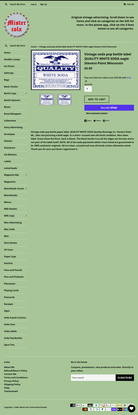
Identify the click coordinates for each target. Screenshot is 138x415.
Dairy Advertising (13, 127)
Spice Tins (9, 344)
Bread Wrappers (12, 113)
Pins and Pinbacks (14, 276)
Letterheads (10, 168)
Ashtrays (9, 72)
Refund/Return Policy (15, 370)
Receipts (8, 304)
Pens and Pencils (13, 270)
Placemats (9, 283)
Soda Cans (9, 324)
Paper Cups (10, 256)
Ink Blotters (10, 154)
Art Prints (9, 66)
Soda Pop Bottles (13, 338)
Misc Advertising (13, 222)
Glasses (8, 140)
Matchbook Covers (15, 188)
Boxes (7, 106)
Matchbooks (10, 195)
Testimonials (11, 391)
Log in (34, 4)
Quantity (88, 84)
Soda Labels (10, 331)
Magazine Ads (15, 174)
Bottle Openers (12, 100)
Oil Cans (8, 249)
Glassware (9, 147)
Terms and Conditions (16, 377)
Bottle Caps (15, 93)
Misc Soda (9, 229)
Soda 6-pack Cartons (15, 317)
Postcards (9, 297)
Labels (7, 161)
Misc (6, 236)
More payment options (97, 113)
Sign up (43, 4)
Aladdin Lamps (12, 59)
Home (7, 52)
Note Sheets (10, 242)
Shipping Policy (12, 384)
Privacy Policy (11, 381)
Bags (6, 79)
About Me (9, 367)
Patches (8, 263)
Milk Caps (15, 215)
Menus (7, 202)
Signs (7, 310)
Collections (10, 120)
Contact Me (10, 374)
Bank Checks (11, 86)
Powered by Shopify (38, 407)
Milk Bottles (10, 208)
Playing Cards (11, 290)
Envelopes (9, 134)
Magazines (9, 181)
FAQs (7, 387)
